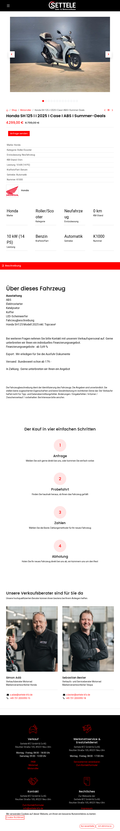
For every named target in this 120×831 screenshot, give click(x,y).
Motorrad (33, 765)
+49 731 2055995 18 (76, 698)
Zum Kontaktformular (87, 765)
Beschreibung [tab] (13, 265)
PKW (33, 762)
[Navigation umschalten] (8, 6)
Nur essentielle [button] (87, 826)
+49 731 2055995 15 (20, 698)
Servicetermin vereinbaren (87, 762)
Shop (14, 110)
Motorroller (25, 110)
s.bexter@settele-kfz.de (78, 694)
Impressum (86, 808)
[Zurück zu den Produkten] (108, 110)
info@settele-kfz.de (33, 808)
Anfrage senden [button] (19, 133)
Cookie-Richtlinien (15, 817)
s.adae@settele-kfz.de (21, 694)
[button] (11, 54)
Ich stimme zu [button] (105, 826)
